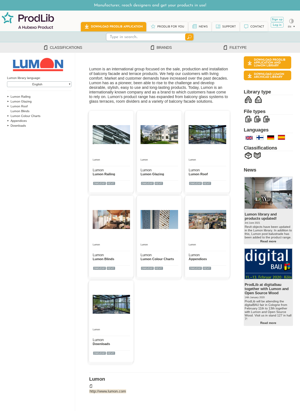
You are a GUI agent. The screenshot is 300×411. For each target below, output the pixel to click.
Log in (277, 25)
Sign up (277, 19)
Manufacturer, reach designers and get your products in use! (150, 5)
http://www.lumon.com (108, 391)
